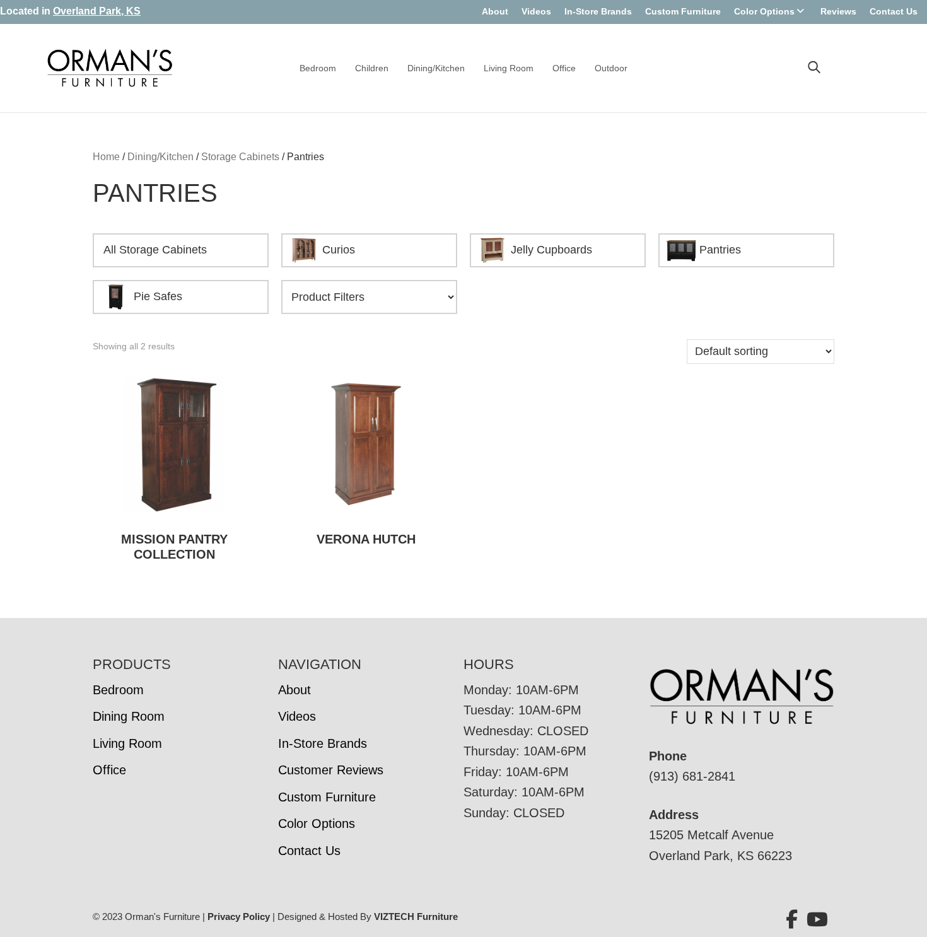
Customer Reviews (330, 770)
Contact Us (894, 11)
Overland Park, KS (97, 11)
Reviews (838, 11)
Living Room (508, 68)
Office (564, 68)
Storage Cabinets (240, 156)
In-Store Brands (598, 11)
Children (371, 68)
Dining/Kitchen (436, 68)
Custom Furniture (683, 11)
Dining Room (129, 716)
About (495, 11)
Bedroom (318, 68)
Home (106, 156)
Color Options (764, 11)
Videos (536, 11)
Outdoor (611, 68)
